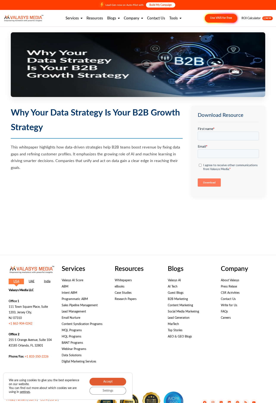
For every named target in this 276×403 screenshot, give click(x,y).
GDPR (32, 399)
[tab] (16, 281)
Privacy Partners (16, 399)
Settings (108, 390)
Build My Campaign (160, 5)
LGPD (53, 399)
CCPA (44, 399)
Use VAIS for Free (221, 18)
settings (25, 392)
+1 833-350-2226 (37, 356)
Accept (108, 381)
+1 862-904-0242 (20, 323)
